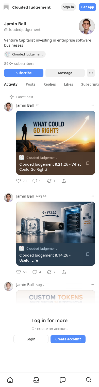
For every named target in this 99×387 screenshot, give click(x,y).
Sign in (68, 7)
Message (65, 73)
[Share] (63, 181)
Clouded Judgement (41, 157)
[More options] (92, 105)
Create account (68, 339)
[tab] (11, 84)
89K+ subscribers (19, 63)
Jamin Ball (25, 105)
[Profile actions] (91, 73)
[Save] (88, 163)
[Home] (6, 7)
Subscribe (24, 73)
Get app (87, 7)
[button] (10, 380)
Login (31, 339)
